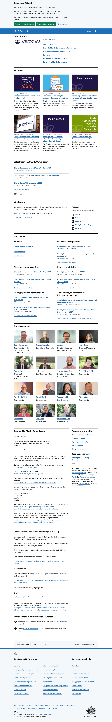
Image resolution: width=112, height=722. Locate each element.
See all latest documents (21, 189)
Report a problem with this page (84, 644)
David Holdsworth (21, 345)
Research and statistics (80, 678)
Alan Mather (83, 397)
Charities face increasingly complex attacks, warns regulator (55, 97)
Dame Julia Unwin (42, 345)
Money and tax (48, 682)
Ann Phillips (18, 419)
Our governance (78, 449)
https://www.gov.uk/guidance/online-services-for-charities (35, 483)
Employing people (49, 670)
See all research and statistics (66, 288)
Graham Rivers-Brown (65, 371)
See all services (18, 256)
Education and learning (51, 666)
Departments (76, 666)
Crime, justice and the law (23, 686)
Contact (55, 706)
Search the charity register (24, 246)
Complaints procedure (80, 438)
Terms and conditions (67, 706)
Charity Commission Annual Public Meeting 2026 (27, 97)
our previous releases (30, 629)
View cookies (62, 24)
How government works (80, 690)
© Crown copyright (91, 716)
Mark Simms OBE (63, 419)
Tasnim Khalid (62, 397)
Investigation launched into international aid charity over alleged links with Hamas (53, 139)
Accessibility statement (42, 706)
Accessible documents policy (82, 435)
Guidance (46, 55)
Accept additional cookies (24, 24)
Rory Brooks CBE (20, 397)
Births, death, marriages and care (26, 670)
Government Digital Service (48, 708)
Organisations (24, 36)
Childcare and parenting (22, 678)
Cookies (29, 706)
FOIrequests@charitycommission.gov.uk (28, 597)
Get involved (76, 694)
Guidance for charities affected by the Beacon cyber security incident (27, 138)
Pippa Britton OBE (86, 371)
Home (16, 36)
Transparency (77, 686)
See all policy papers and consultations (25, 316)
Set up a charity (19, 252)
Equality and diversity (80, 442)
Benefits (17, 666)
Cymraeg (52, 39)
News (74, 670)
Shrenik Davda (41, 397)
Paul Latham (18, 371)
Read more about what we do (24, 217)
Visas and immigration (50, 690)
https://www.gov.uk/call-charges (26, 467)
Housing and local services (52, 678)
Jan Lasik (60, 345)
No (47, 644)
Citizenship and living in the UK (25, 682)
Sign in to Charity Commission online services (60, 48)
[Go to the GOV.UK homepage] (21, 31)
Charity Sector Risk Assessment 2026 (28, 183)
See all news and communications (24, 288)
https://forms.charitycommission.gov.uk (28, 474)
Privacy (21, 706)
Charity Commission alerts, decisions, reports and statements (84, 138)
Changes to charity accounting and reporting (74, 246)
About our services (78, 486)
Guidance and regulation (80, 674)
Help (16, 706)
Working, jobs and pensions (52, 694)
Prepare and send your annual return (56, 51)
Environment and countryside (53, 674)
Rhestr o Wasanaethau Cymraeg (25, 708)
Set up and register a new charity (55, 58)
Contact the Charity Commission (55, 62)
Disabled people (20, 690)
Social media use (84, 484)
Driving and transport (21, 694)
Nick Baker (40, 371)
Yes (36, 644)
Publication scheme (79, 473)
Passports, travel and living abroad (55, 686)
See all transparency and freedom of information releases (74, 318)
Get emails (20, 194)
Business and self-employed (24, 674)
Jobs (73, 463)
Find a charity (48, 44)
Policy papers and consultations (83, 682)
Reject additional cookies (46, 24)
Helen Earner (84, 345)
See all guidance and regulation (66, 262)
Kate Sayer (40, 419)
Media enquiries (77, 445)
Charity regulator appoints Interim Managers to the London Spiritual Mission (84, 98)
